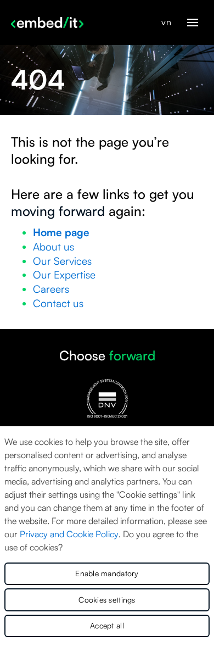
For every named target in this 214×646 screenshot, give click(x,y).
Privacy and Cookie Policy (69, 533)
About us (53, 246)
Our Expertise (64, 274)
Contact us (58, 303)
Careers (51, 289)
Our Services (62, 261)
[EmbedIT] (47, 22)
